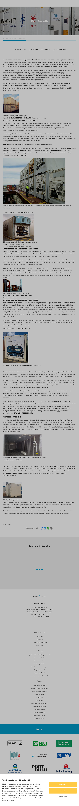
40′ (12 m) (65, 466)
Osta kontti (39, 639)
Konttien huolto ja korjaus (39, 667)
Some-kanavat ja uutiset (39, 691)
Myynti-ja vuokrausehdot (39, 703)
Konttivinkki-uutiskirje (40, 685)
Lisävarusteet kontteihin (39, 642)
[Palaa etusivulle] (3, 38)
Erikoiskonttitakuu (39, 712)
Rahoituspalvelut (39, 658)
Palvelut (39, 651)
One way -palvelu (39, 661)
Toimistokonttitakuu (39, 715)
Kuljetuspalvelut (39, 670)
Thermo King (56, 401)
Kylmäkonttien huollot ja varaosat (39, 655)
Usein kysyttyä (39, 694)
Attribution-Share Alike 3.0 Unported (20, 120)
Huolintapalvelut (39, 673)
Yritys (39, 681)
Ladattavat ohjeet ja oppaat (39, 688)
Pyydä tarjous (39, 632)
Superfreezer (38, 75)
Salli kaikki (62, 784)
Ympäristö (39, 697)
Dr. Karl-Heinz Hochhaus (19, 118)
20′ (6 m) (54, 466)
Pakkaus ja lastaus (39, 664)
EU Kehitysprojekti (39, 718)
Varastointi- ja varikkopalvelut (39, 676)
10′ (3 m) (47, 466)
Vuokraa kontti (39, 636)
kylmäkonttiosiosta (23, 413)
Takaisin (7, 524)
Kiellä (63, 791)
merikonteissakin (14, 473)
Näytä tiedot (63, 796)
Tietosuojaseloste (39, 709)
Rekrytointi (39, 700)
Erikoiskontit (40, 645)
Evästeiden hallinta (39, 706)
